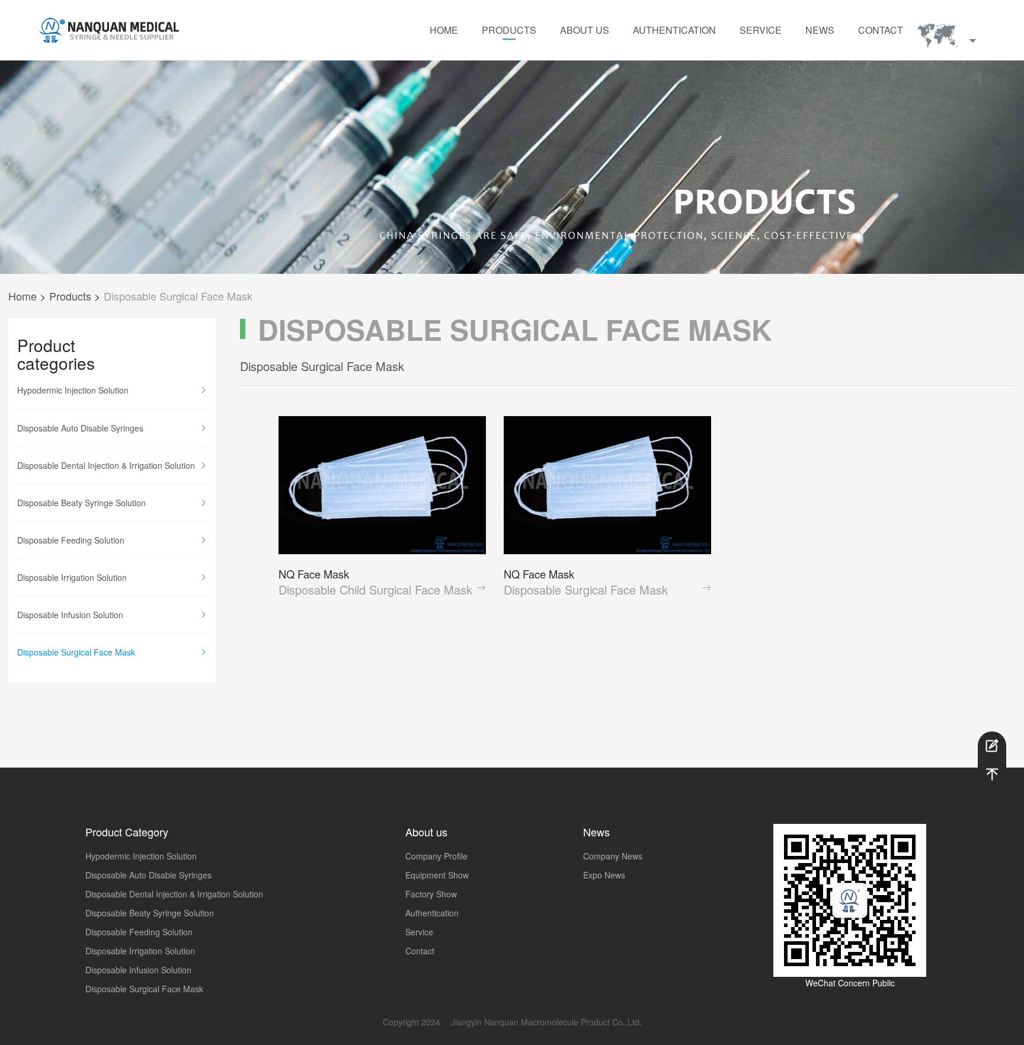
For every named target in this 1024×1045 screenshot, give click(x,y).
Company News (612, 856)
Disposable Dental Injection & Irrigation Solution (106, 465)
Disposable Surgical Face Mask (178, 295)
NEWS (819, 30)
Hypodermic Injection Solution (73, 390)
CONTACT (880, 30)
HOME (444, 30)
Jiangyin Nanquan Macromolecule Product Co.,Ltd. (545, 1022)
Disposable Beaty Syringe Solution (81, 503)
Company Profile (436, 856)
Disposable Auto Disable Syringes (80, 428)
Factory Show (431, 894)
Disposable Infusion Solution (70, 615)
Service (419, 932)
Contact (419, 951)
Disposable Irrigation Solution (72, 577)
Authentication (432, 913)
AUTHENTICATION (674, 30)
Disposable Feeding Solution (70, 540)
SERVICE (761, 30)
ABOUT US (584, 30)
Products (70, 295)
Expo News (604, 875)
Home (22, 295)
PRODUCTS (509, 30)
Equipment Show (437, 875)
